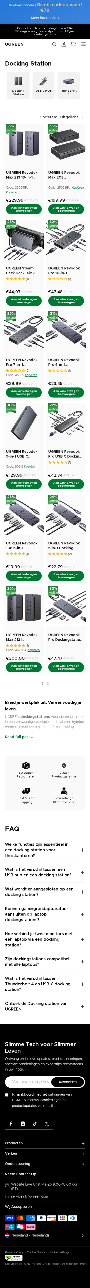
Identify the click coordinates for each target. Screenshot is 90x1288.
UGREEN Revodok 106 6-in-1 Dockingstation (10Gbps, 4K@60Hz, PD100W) (23, 546)
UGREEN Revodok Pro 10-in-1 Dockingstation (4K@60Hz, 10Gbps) (65, 271)
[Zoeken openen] (54, 44)
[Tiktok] (35, 1124)
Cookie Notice (36, 1252)
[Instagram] (23, 1124)
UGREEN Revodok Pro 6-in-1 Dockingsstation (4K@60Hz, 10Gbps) (65, 363)
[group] (18, 85)
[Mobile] (47, 1124)
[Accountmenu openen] (63, 44)
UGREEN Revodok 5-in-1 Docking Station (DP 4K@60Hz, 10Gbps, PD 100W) (64, 546)
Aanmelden (67, 1082)
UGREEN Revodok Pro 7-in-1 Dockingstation (22, 363)
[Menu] (83, 44)
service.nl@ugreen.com (29, 1196)
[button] (62, 117)
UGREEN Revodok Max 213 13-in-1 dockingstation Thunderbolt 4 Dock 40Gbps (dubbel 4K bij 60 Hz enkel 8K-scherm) (24, 175)
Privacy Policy (14, 1252)
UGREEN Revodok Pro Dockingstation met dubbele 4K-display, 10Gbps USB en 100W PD (66, 638)
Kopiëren (12, 192)
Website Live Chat (26, 1184)
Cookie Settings (59, 1252)
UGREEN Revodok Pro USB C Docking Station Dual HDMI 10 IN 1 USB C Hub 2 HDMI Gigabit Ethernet (65, 454)
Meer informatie (43, 18)
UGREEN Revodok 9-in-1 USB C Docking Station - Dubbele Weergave (23, 454)
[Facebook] (11, 1124)
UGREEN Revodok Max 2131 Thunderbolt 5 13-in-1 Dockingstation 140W (23, 638)
